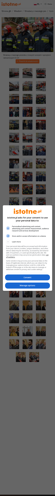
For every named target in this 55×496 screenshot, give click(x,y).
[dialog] (27, 248)
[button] (27, 242)
